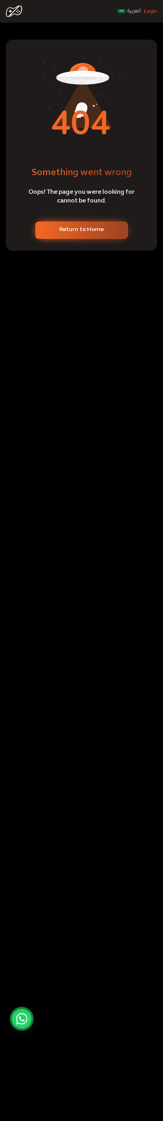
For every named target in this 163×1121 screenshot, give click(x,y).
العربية (134, 11)
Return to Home (81, 229)
